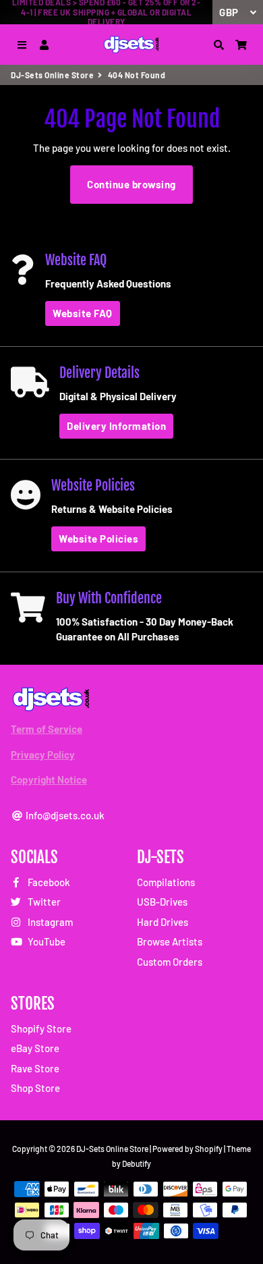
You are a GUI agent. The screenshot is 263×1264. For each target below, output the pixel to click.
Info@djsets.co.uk (64, 815)
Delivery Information (116, 426)
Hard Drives (162, 922)
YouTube (45, 941)
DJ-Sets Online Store (52, 75)
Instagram (49, 922)
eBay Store (35, 1048)
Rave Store (35, 1068)
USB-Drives (162, 902)
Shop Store (35, 1088)
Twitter (43, 902)
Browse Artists (169, 941)
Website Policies (98, 538)
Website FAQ (83, 313)
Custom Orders (169, 962)
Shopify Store (41, 1028)
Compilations (166, 882)
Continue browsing (131, 184)
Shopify (209, 1148)
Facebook (48, 882)
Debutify (136, 1163)
